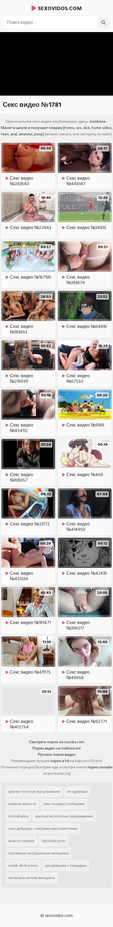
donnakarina (18, 816)
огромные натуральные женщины (38, 853)
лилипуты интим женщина (31, 878)
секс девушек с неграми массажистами (43, 828)
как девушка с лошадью (66, 865)
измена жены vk (22, 804)
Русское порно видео (56, 754)
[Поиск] (103, 22)
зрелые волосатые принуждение (64, 816)
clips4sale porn (53, 841)
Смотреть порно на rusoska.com (56, 742)
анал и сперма (21, 841)
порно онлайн (99, 767)
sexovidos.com (59, 8)
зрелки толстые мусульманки (34, 791)
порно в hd (59, 761)
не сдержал (77, 791)
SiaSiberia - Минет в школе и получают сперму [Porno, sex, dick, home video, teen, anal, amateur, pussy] (56, 127)
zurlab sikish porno (23, 865)
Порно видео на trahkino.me (56, 748)
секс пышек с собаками (63, 804)
